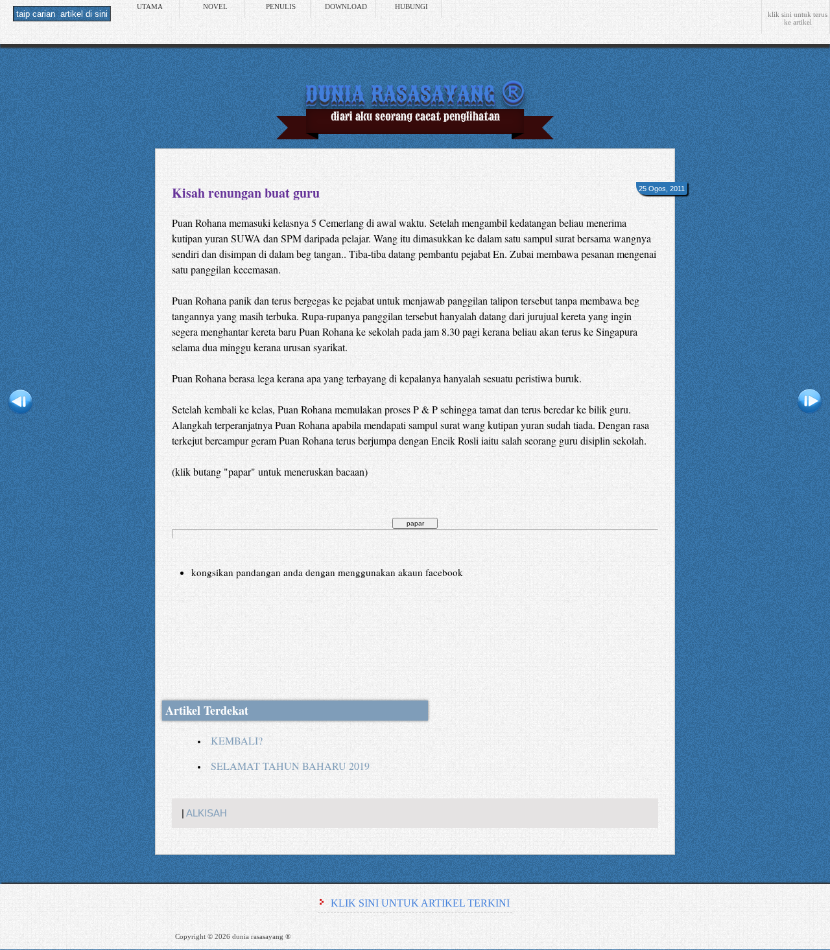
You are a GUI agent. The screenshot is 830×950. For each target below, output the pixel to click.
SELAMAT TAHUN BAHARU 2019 (290, 765)
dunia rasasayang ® (415, 91)
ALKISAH (206, 813)
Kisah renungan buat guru (246, 192)
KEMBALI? (237, 740)
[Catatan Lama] (809, 404)
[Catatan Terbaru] (20, 404)
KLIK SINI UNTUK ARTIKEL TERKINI (420, 903)
